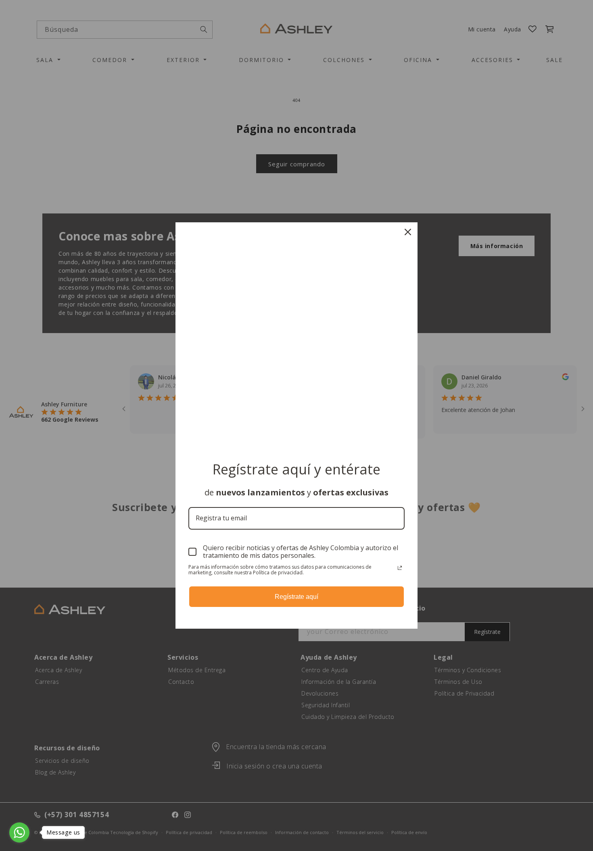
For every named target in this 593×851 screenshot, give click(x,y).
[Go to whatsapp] (19, 832)
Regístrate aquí (296, 596)
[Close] (408, 232)
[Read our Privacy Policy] (400, 568)
